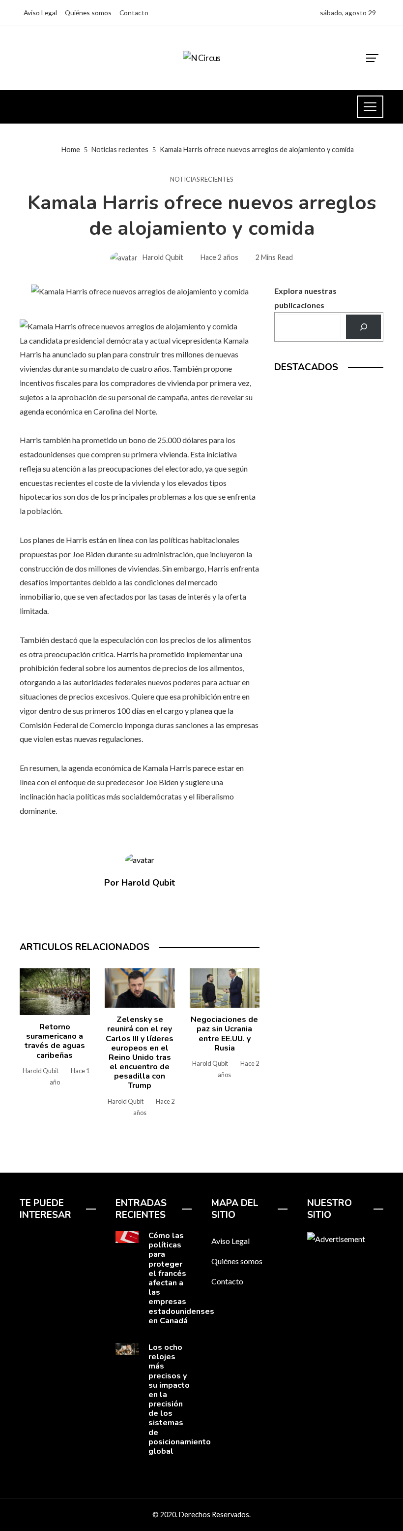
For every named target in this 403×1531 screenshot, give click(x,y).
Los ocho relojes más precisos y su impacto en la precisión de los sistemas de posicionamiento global (179, 1399)
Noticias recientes (201, 179)
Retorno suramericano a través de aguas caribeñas (55, 1041)
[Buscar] (363, 327)
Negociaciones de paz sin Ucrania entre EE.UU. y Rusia (224, 1033)
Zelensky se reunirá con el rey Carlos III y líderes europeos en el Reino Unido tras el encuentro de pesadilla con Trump (139, 1052)
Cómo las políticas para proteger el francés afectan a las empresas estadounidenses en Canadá (181, 1278)
